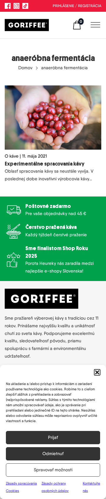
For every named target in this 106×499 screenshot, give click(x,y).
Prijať (53, 437)
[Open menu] (94, 25)
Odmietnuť (53, 453)
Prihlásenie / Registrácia (77, 6)
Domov (25, 67)
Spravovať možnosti (53, 469)
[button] (97, 372)
